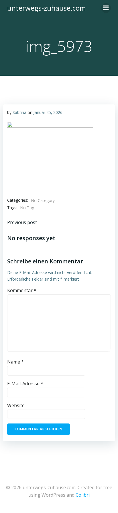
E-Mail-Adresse (25, 383)
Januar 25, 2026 (48, 112)
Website (16, 405)
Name (15, 362)
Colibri (83, 495)
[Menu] (106, 8)
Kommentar (21, 290)
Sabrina (19, 112)
